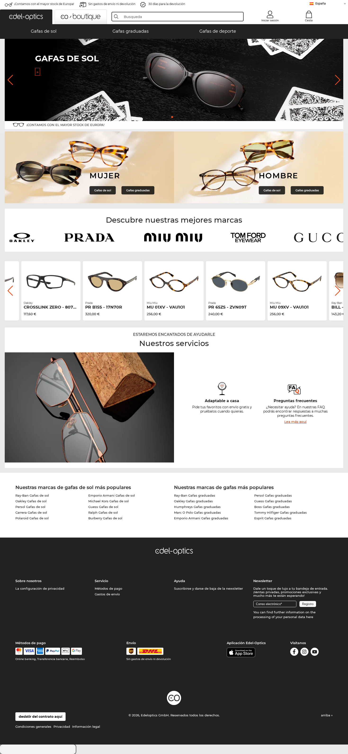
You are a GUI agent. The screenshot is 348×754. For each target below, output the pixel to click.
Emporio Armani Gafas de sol (111, 495)
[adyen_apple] (65, 651)
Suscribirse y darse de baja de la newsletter (208, 588)
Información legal (86, 726)
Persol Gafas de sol (30, 507)
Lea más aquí (295, 422)
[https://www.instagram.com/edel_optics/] (304, 652)
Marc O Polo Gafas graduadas (197, 512)
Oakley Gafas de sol (31, 501)
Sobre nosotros (28, 581)
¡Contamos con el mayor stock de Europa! (44, 4)
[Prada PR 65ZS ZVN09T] (235, 282)
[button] (26, 16)
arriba (326, 715)
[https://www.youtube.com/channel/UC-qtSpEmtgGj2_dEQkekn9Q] (315, 652)
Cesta (309, 20)
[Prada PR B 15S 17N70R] (112, 282)
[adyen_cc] (18, 651)
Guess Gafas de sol (103, 507)
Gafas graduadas (138, 190)
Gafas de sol (102, 190)
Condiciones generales (33, 726)
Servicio (101, 581)
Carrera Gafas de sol (31, 512)
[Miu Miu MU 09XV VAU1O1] (297, 282)
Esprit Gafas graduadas (272, 518)
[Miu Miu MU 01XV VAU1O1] (174, 282)
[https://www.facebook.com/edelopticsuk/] (294, 652)
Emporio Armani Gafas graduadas (201, 518)
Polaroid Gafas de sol (32, 518)
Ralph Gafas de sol (103, 512)
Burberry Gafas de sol (105, 518)
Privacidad (62, 726)
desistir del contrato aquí (40, 716)
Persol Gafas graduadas (273, 495)
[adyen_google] (76, 651)
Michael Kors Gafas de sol (108, 501)
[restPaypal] (52, 651)
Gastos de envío (107, 594)
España (320, 3)
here (309, 617)
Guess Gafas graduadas (273, 501)
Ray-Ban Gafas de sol (32, 495)
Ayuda (179, 581)
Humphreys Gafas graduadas (197, 507)
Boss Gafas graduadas (272, 507)
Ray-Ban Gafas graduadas (194, 495)
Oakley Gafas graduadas (193, 501)
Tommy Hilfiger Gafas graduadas (280, 512)
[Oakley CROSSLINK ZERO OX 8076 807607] (51, 282)
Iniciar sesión (270, 20)
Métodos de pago (108, 588)
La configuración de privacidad (39, 588)
